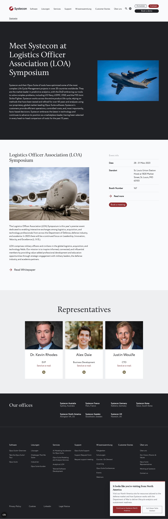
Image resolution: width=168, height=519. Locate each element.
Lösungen (45, 9)
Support (68, 9)
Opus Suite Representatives (146, 463)
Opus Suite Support (82, 450)
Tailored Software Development (59, 470)
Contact (153, 6)
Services (57, 9)
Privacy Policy (15, 506)
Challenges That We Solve (38, 456)
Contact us (144, 473)
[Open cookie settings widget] (4, 515)
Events (98, 473)
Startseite (13, 18)
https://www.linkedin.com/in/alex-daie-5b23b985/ (84, 372)
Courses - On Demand (104, 459)
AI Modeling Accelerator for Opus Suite (62, 451)
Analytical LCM (58, 464)
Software (33, 9)
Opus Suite (13, 462)
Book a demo (146, 11)
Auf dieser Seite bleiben (152, 509)
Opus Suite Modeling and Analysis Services (61, 458)
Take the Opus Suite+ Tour (17, 456)
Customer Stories (102, 9)
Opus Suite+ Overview (17, 450)
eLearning (100, 464)
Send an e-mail (44, 365)
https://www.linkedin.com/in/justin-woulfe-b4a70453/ (124, 372)
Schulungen (100, 455)
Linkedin (47, 506)
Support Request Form (83, 455)
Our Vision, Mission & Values (148, 456)
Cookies (32, 506)
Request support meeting (84, 459)
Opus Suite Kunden (38, 466)
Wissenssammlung (83, 9)
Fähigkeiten (100, 450)
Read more (119, 196)
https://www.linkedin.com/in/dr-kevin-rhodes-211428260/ (44, 372)
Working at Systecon (147, 469)
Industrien (35, 462)
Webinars (99, 477)
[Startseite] (18, 10)
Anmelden (140, 6)
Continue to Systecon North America (126, 509)
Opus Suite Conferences (105, 468)
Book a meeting (118, 204)
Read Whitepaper (24, 270)
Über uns (118, 9)
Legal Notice (64, 506)
